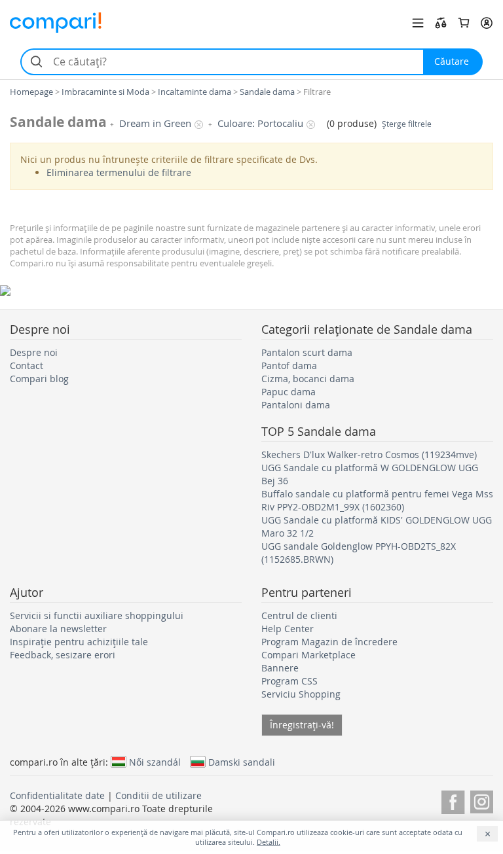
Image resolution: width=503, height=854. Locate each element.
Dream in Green (155, 123)
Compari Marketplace (308, 655)
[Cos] (463, 22)
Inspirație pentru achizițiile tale (79, 641)
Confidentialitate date (57, 795)
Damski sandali (241, 762)
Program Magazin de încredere (329, 641)
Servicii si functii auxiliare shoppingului (96, 615)
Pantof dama (289, 365)
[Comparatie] (441, 22)
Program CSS (289, 681)
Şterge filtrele (407, 124)
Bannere (280, 668)
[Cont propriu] (486, 22)
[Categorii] (418, 22)
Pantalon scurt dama (306, 352)
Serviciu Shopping (301, 694)
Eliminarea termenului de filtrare (119, 172)
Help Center (287, 628)
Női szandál (155, 762)
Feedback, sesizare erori (62, 655)
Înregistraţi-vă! (302, 725)
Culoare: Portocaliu (260, 123)
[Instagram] (481, 800)
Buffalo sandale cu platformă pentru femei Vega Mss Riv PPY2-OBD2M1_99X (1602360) (377, 500)
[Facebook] (452, 800)
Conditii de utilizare (158, 795)
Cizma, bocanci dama (307, 378)
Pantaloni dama (295, 405)
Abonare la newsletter (58, 628)
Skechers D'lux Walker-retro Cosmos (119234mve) (369, 454)
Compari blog (39, 378)
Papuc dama (288, 391)
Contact (26, 365)
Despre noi (34, 352)
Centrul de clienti (299, 615)
